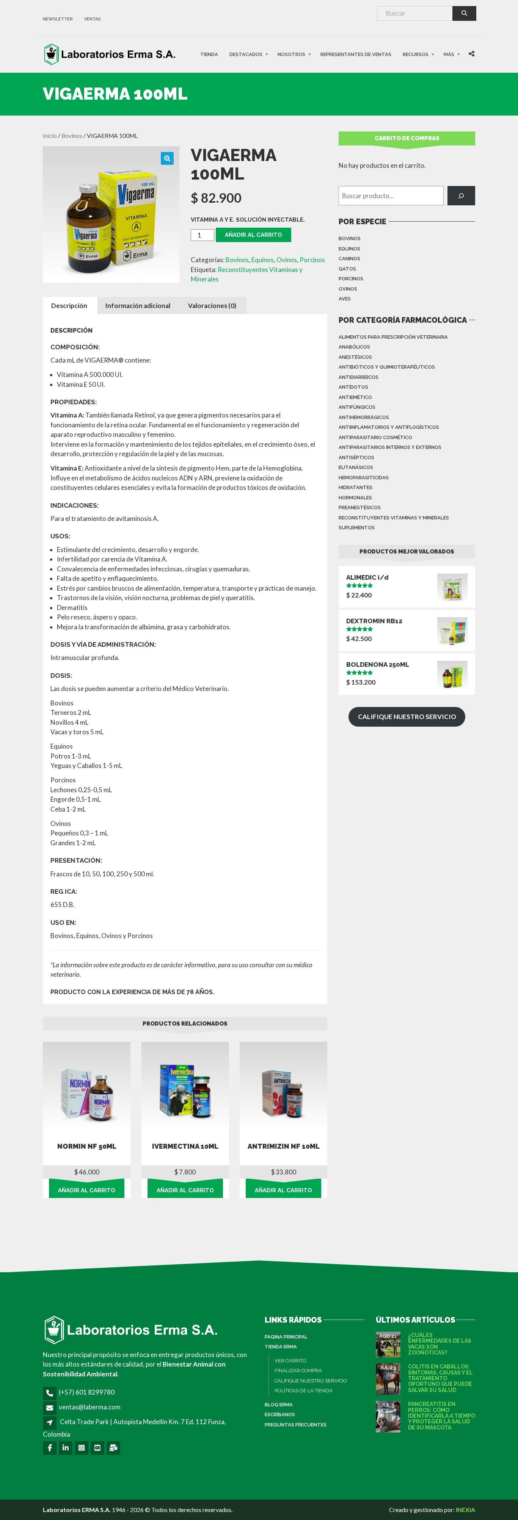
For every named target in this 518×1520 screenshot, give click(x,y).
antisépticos (356, 457)
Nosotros (291, 54)
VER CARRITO (290, 1361)
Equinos (262, 260)
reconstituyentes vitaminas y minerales (394, 518)
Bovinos (71, 135)
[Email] (114, 1448)
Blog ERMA (279, 1404)
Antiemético (355, 397)
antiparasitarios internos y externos (390, 447)
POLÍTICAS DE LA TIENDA (304, 1390)
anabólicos (354, 347)
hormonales (355, 497)
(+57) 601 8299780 (87, 1392)
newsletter (58, 19)
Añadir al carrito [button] (86, 1190)
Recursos (416, 54)
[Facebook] (50, 1448)
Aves (345, 299)
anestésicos (355, 357)
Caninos (349, 258)
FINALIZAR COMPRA (298, 1370)
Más (449, 54)
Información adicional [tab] (137, 306)
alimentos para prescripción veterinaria (393, 337)
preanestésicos (360, 507)
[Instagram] (82, 1448)
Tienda (209, 54)
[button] (167, 158)
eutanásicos (356, 467)
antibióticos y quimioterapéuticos (387, 367)
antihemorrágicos (364, 417)
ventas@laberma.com (90, 1407)
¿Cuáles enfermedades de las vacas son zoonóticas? (439, 1344)
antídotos (353, 387)
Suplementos (357, 527)
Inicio (50, 135)
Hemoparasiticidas (364, 477)
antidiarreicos (358, 377)
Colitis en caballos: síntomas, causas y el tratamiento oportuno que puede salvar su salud (440, 1378)
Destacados (245, 54)
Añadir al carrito (253, 234)
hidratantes (355, 487)
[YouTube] (98, 1448)
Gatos (347, 269)
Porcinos (312, 260)
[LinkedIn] (66, 1448)
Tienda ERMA (281, 1347)
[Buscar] (461, 195)
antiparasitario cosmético (375, 437)
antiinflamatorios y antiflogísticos (389, 427)
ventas (92, 19)
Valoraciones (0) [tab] (212, 306)
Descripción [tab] (69, 306)
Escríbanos (280, 1414)
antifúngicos (357, 407)
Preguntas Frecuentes (295, 1425)
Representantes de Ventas (355, 54)
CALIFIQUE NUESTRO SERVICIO (311, 1381)
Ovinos (286, 260)
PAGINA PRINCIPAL (286, 1337)
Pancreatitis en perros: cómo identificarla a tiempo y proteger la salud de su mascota (441, 1416)
